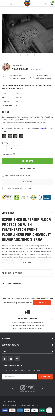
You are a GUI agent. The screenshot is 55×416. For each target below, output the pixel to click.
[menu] (4, 3)
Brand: (4, 93)
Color (4, 131)
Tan (10, 136)
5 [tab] (29, 55)
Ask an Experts (35, 69)
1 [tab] (20, 55)
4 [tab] (27, 55)
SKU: (4, 97)
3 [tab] (25, 55)
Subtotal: (5, 154)
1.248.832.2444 (20, 69)
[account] (45, 3)
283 (6, 188)
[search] (10, 3)
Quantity (5, 143)
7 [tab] (34, 55)
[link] (4, 358)
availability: (6, 101)
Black (4, 136)
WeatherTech (21, 93)
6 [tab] (32, 55)
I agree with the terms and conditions (17, 176)
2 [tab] (22, 55)
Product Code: (7, 106)
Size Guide (49, 128)
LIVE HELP (42, 302)
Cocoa (21, 136)
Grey (15, 136)
